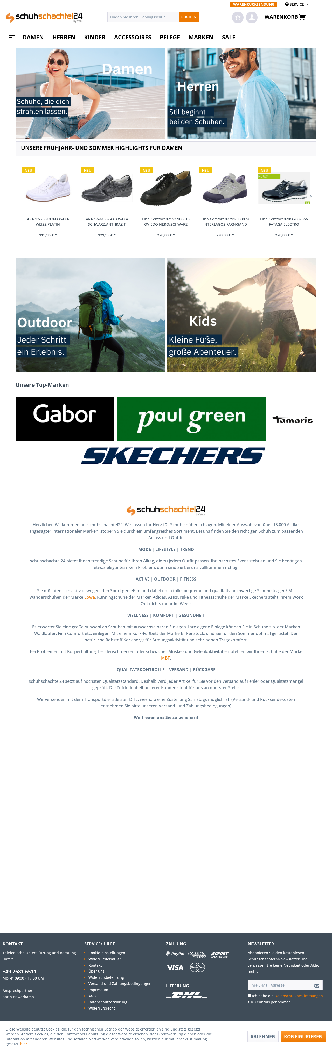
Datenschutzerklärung (107, 1001)
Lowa (89, 597)
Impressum (98, 989)
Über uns (96, 971)
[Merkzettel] (238, 17)
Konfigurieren (303, 1036)
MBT (165, 658)
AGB (92, 996)
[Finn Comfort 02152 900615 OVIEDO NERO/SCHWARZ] (166, 188)
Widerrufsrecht (101, 1008)
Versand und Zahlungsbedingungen (119, 983)
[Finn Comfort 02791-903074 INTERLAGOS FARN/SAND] (225, 188)
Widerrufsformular (104, 959)
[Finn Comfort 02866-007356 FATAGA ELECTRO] (284, 188)
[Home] (11, 35)
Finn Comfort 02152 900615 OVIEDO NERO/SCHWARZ (166, 222)
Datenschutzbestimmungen (299, 995)
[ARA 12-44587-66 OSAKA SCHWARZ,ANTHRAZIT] (107, 188)
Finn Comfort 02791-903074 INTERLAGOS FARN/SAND (225, 222)
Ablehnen (263, 1036)
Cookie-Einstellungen (106, 952)
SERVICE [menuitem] (297, 4)
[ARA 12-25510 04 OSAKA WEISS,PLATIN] (48, 188)
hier (24, 1043)
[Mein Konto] (252, 17)
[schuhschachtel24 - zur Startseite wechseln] (44, 18)
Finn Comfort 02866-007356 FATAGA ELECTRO (284, 222)
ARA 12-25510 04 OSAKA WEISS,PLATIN (48, 222)
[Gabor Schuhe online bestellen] (65, 419)
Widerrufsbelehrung (106, 977)
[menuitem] (253, 4)
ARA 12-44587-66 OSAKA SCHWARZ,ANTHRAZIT (107, 222)
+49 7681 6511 (20, 971)
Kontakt (95, 965)
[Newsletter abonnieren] (315, 985)
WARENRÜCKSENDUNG (253, 4)
